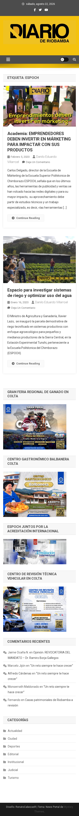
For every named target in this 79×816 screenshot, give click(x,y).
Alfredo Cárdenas (19, 673)
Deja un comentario (38, 162)
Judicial (13, 770)
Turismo (13, 777)
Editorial (13, 754)
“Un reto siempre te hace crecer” (51, 665)
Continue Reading (28, 218)
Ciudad (12, 738)
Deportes (14, 746)
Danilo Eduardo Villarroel (51, 302)
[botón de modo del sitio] (64, 59)
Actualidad (15, 731)
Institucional (16, 762)
